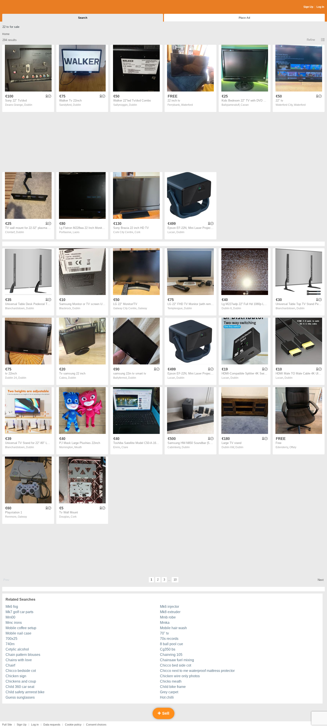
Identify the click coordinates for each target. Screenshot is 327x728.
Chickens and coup (21, 681)
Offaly (292, 447)
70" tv (164, 633)
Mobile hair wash (173, 628)
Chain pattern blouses (23, 655)
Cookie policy (73, 724)
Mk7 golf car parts (19, 612)
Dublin (28, 104)
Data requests (51, 724)
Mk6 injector (169, 606)
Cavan (245, 104)
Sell (165, 713)
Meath (78, 447)
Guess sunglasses (20, 697)
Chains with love (19, 660)
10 (175, 579)
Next (321, 580)
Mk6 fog (12, 606)
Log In (320, 6)
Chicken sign (16, 676)
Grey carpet (169, 692)
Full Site (7, 724)
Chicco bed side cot (175, 665)
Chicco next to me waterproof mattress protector (197, 671)
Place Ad (244, 17)
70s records (169, 639)
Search (82, 17)
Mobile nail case (18, 633)
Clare (124, 447)
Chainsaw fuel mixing (177, 660)
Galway (142, 308)
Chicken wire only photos (180, 676)
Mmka (165, 622)
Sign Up (308, 6)
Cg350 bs (167, 649)
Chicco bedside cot (21, 671)
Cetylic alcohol (17, 649)
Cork (137, 232)
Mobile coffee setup (21, 628)
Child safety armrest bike (25, 692)
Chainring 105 (171, 655)
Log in (35, 724)
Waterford (187, 104)
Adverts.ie (19, 7)
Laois (76, 232)
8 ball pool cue (171, 644)
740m (10, 644)
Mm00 (10, 617)
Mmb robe (168, 617)
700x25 (11, 639)
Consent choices (96, 724)
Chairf (10, 665)
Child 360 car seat (20, 687)
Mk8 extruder (170, 612)
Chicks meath (171, 681)
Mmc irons (14, 622)
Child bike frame (173, 687)
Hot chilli (167, 697)
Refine (311, 39)
